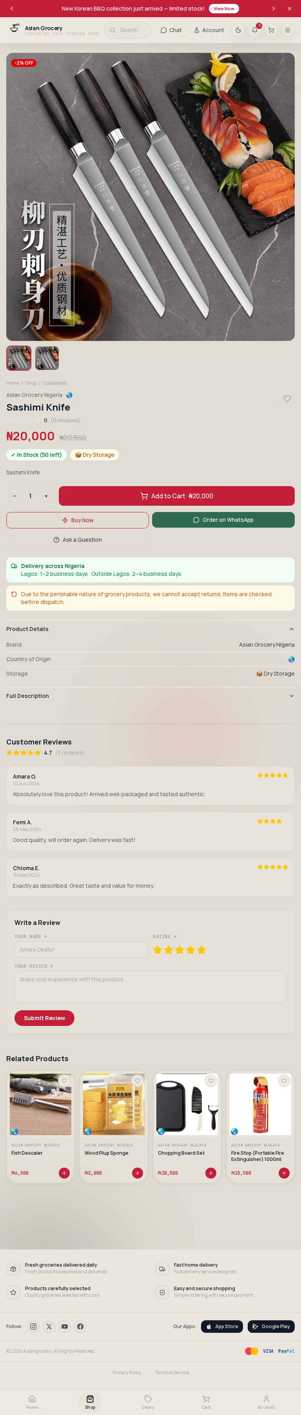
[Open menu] (288, 30)
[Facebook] (80, 1326)
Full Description (27, 695)
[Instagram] (33, 1326)
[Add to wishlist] (64, 1080)
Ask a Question (82, 539)
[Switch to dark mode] (238, 30)
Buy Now (82, 520)
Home (12, 383)
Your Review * (34, 966)
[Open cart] (271, 30)
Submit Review (44, 1018)
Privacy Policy (126, 1373)
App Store (226, 1326)
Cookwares (54, 383)
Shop (30, 383)
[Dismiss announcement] (290, 9)
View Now (224, 8)
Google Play (276, 1326)
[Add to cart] (64, 1172)
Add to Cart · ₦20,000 (182, 496)
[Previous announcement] (11, 8)
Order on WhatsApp (228, 519)
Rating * (165, 937)
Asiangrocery (37, 1351)
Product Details (27, 629)
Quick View (44, 1120)
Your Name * (31, 937)
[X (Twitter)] (49, 1326)
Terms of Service (172, 1373)
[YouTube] (64, 1326)
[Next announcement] (273, 8)
